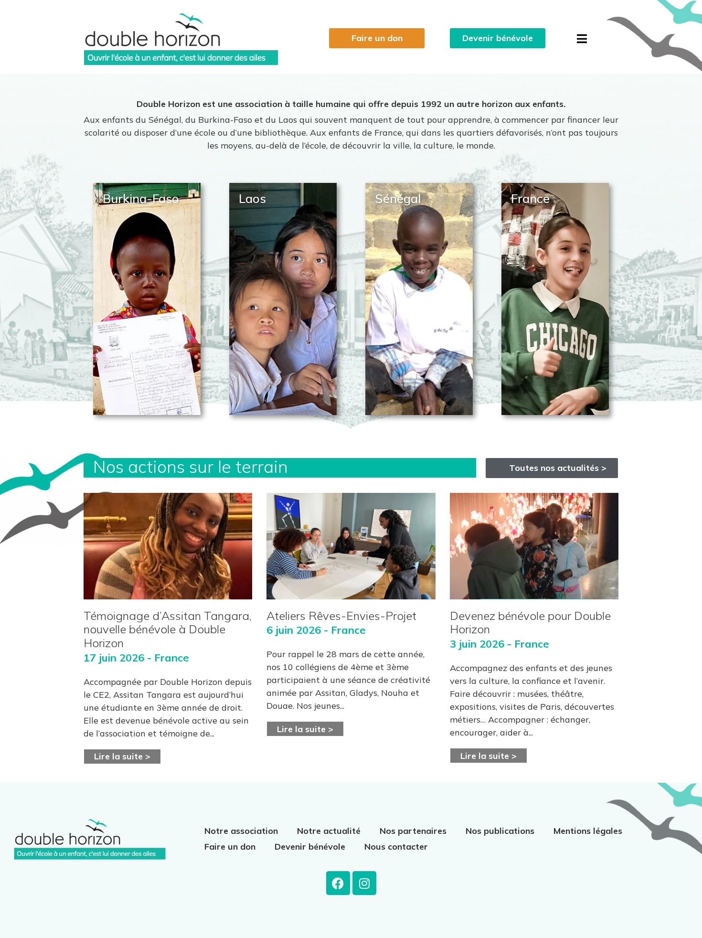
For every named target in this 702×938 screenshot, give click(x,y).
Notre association (241, 830)
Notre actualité (329, 830)
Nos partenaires (413, 830)
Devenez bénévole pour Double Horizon (530, 622)
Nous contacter (396, 846)
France (171, 657)
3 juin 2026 (477, 643)
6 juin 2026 (293, 630)
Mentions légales (587, 830)
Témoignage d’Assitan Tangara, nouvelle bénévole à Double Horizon (168, 629)
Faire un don (229, 846)
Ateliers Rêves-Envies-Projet (341, 615)
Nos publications (500, 830)
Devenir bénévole (310, 846)
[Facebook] (338, 883)
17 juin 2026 (114, 657)
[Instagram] (364, 883)
